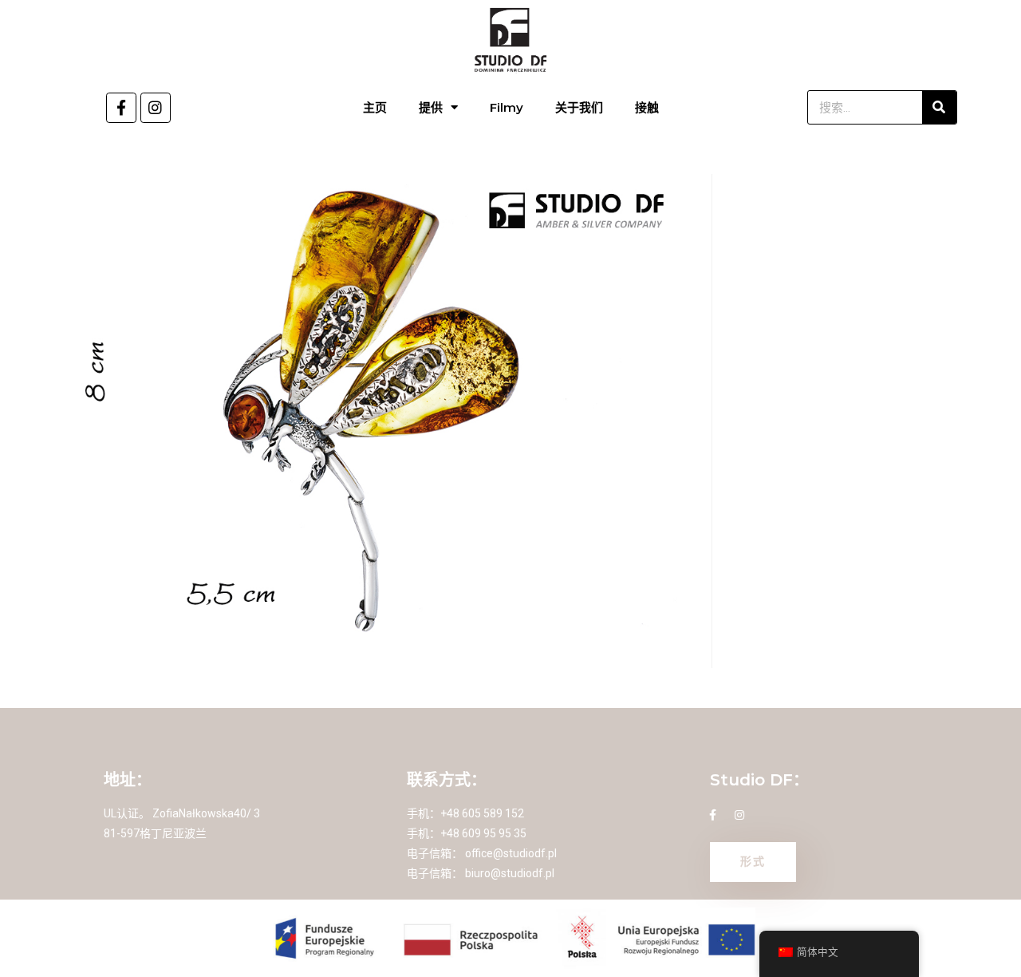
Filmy (506, 107)
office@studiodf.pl (511, 853)
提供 (431, 107)
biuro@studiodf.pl (509, 873)
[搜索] (939, 107)
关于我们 (579, 107)
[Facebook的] (121, 108)
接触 (647, 107)
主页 (375, 107)
